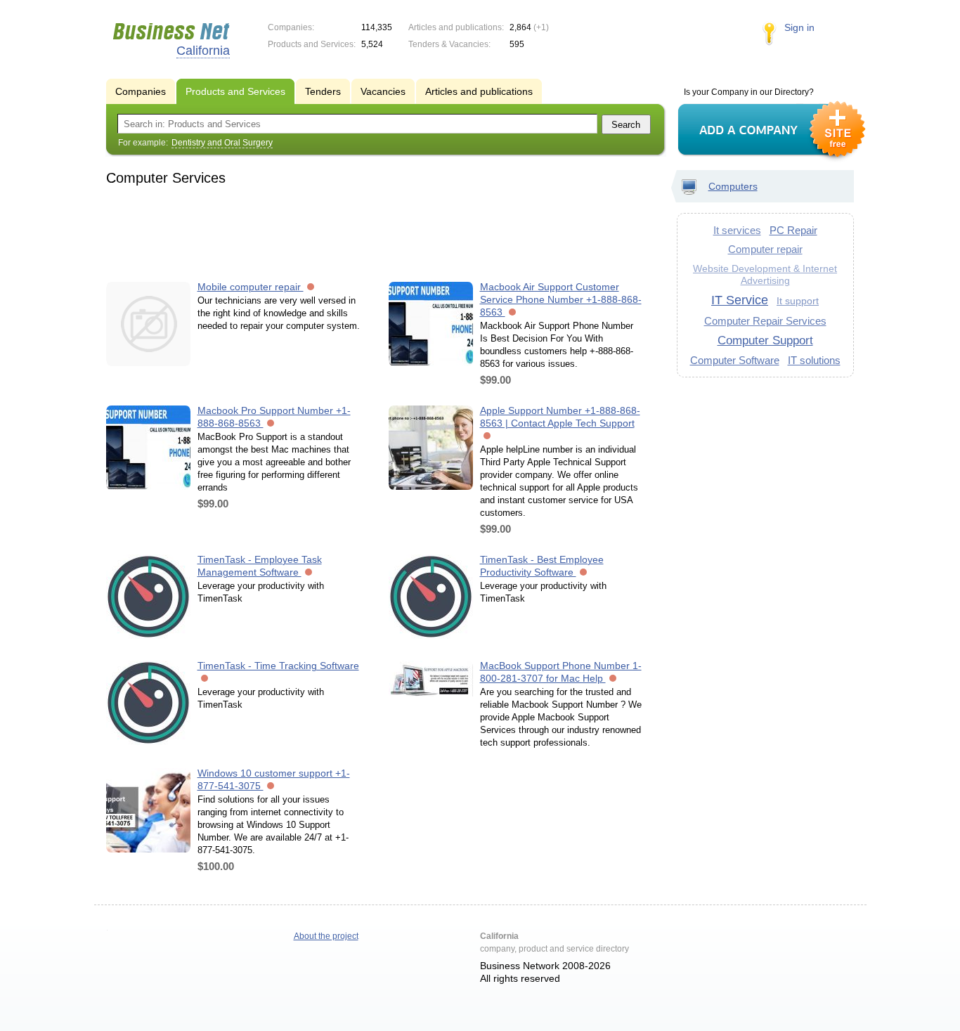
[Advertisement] (378, 231)
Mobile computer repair (250, 286)
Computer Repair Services (765, 321)
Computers (733, 186)
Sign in (799, 27)
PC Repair (793, 230)
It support (798, 300)
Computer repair (765, 249)
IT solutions (814, 360)
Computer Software (734, 360)
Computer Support (765, 340)
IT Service (739, 300)
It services (737, 230)
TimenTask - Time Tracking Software (278, 665)
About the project (326, 936)
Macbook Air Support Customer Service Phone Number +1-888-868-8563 (561, 299)
